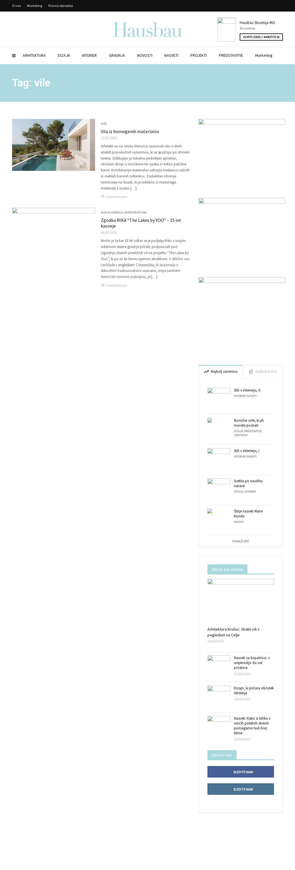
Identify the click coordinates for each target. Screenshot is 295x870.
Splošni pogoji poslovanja (155, 864)
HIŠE (104, 124)
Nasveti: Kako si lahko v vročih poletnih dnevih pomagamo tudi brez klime (252, 725)
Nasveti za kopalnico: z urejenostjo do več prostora (252, 662)
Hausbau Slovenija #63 (257, 22)
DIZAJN (64, 55)
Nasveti (252, 396)
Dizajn (105, 212)
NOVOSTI (144, 55)
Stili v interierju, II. (247, 390)
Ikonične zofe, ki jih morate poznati (249, 423)
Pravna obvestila (60, 5)
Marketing (264, 55)
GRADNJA (117, 55)
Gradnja (117, 212)
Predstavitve (253, 431)
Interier (239, 396)
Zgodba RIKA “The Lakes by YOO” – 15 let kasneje (141, 223)
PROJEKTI (198, 55)
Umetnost (241, 435)
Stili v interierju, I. (247, 450)
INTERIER (89, 55)
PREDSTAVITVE (231, 55)
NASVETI (171, 55)
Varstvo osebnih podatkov (189, 864)
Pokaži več (240, 541)
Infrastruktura (135, 212)
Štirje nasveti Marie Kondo (248, 514)
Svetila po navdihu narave (248, 483)
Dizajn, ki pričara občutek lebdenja (254, 690)
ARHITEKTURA (34, 55)
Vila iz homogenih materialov (130, 131)
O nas (16, 5)
